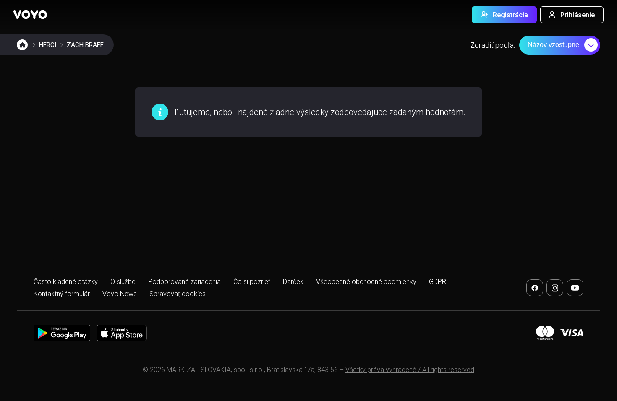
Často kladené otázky (66, 282)
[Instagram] (554, 287)
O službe (123, 282)
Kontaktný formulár (62, 294)
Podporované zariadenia (184, 282)
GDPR (437, 282)
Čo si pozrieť (251, 282)
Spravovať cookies (177, 294)
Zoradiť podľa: (492, 45)
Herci (47, 45)
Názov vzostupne (553, 44)
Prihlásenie (577, 15)
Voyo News (119, 294)
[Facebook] (534, 287)
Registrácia (510, 15)
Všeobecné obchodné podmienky (366, 282)
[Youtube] (575, 287)
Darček (293, 282)
